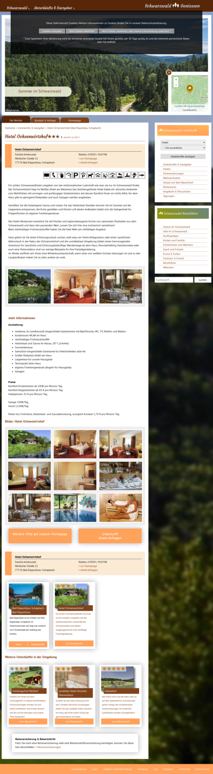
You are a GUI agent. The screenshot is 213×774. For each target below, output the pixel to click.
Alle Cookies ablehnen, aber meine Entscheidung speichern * (136, 31)
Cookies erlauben (52, 31)
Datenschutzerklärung (153, 23)
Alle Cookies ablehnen (82, 31)
